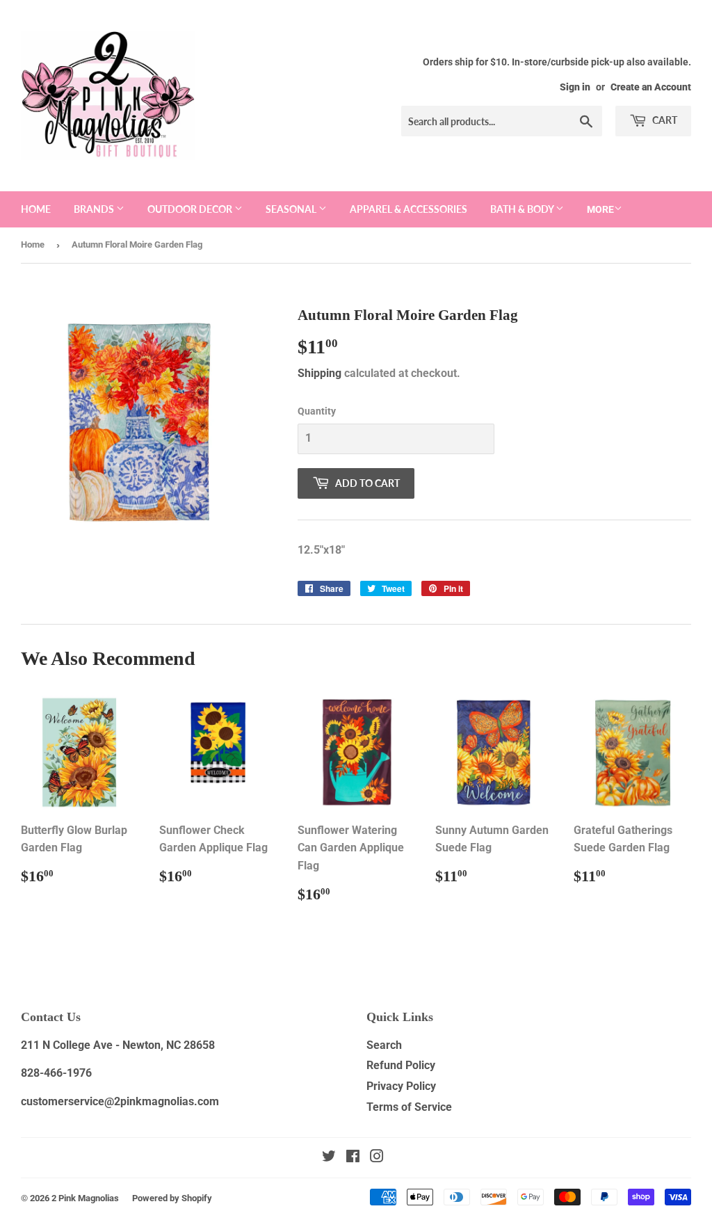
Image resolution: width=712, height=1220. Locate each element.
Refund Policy (400, 1065)
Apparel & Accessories (408, 209)
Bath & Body (523, 209)
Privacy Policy (401, 1086)
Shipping (319, 373)
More (600, 209)
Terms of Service (409, 1107)
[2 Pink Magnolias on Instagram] (377, 1157)
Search (384, 1045)
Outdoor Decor (190, 209)
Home (36, 209)
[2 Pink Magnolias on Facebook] (353, 1157)
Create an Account (650, 87)
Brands (95, 209)
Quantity (317, 411)
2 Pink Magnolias (85, 1198)
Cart (663, 120)
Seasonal (292, 209)
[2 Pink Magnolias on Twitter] (329, 1157)
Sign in (575, 87)
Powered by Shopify (172, 1198)
